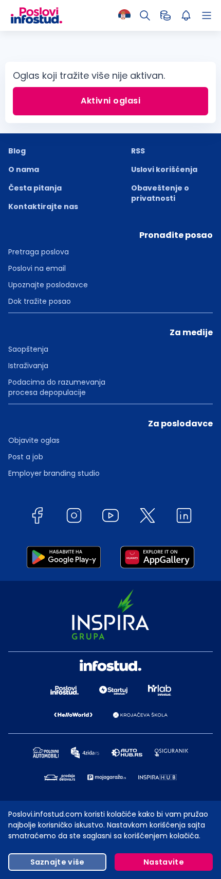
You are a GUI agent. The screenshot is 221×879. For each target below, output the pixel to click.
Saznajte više (57, 862)
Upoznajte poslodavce (48, 285)
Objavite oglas (34, 440)
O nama (23, 169)
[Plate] (165, 15)
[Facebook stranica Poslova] (37, 517)
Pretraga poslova (38, 252)
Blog (17, 151)
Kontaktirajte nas (43, 206)
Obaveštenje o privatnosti (160, 193)
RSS (138, 151)
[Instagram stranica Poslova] (74, 517)
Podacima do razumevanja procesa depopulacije (56, 387)
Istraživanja (28, 365)
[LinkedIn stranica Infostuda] (184, 517)
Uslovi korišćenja (164, 169)
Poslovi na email (37, 268)
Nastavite (163, 862)
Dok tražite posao (39, 301)
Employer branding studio (54, 473)
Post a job (25, 457)
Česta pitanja (35, 188)
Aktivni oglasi (110, 101)
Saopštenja (28, 349)
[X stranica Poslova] (147, 517)
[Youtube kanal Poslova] (110, 517)
